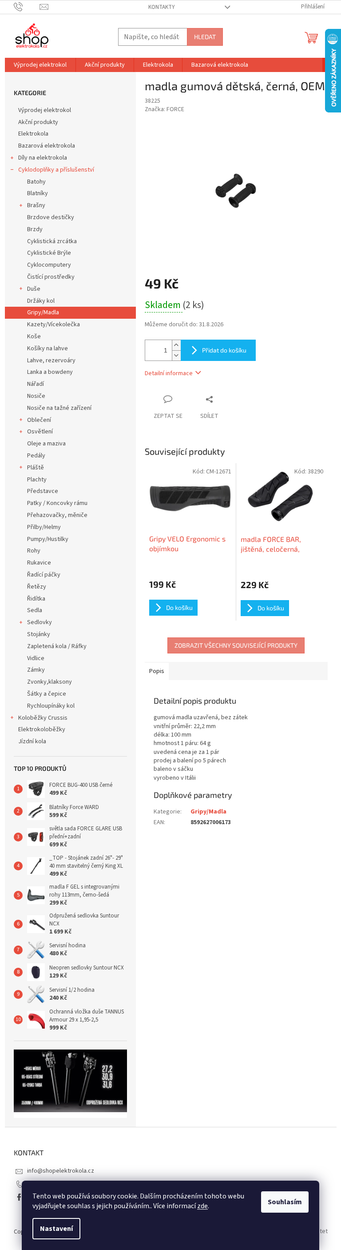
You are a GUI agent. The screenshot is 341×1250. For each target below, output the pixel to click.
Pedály (36, 455)
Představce (42, 491)
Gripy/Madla (43, 312)
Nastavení (56, 1229)
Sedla (34, 610)
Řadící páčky (43, 574)
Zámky (36, 669)
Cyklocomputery (49, 264)
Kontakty (161, 7)
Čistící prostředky (51, 276)
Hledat (205, 36)
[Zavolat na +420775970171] (27, 7)
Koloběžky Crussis (42, 717)
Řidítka (36, 598)
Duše (33, 288)
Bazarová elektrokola (46, 145)
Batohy (36, 181)
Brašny (36, 205)
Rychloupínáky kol (51, 705)
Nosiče (36, 396)
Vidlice (35, 658)
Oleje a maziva (46, 443)
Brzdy (35, 229)
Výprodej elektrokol (44, 110)
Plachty (37, 479)
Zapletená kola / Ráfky (57, 646)
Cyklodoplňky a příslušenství (56, 169)
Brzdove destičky (50, 217)
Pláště (35, 467)
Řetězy (36, 586)
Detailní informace (169, 373)
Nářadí (35, 384)
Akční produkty (38, 122)
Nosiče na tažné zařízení (59, 408)
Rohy (33, 550)
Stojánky (38, 634)
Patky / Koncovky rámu (57, 503)
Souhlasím (285, 1202)
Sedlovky (39, 622)
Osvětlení (40, 431)
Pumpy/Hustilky (47, 539)
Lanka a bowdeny (50, 372)
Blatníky (37, 193)
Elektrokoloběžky (41, 729)
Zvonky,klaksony (49, 681)
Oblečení (39, 420)
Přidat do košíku (224, 350)
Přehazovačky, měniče (57, 515)
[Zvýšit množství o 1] (176, 345)
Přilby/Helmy (44, 527)
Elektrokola (33, 133)
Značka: (164, 109)
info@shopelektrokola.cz (60, 1170)
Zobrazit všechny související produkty (235, 645)
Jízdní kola (32, 741)
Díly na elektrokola (42, 157)
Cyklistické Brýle (49, 252)
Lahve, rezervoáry (51, 360)
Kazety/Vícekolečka (53, 324)
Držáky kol (41, 300)
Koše (34, 336)
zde (202, 1206)
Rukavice (39, 562)
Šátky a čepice (46, 693)
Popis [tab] (156, 671)
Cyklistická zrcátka (52, 241)
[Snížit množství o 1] (176, 355)
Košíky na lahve (47, 348)
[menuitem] (40, 65)
